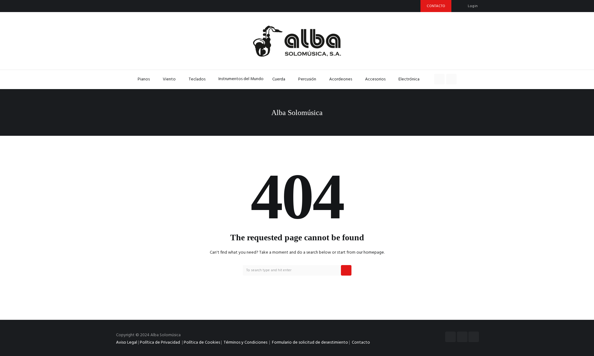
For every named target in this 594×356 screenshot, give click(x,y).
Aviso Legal (126, 342)
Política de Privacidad (160, 342)
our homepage (370, 252)
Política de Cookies (202, 342)
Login (473, 6)
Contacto (361, 342)
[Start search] (346, 270)
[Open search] (439, 79)
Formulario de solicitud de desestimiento (310, 342)
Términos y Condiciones (246, 342)
